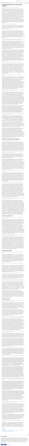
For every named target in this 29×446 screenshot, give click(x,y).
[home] (1, 1)
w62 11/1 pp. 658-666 (6, 2)
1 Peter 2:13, (15, 76)
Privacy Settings (3, 442)
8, (7, 431)
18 (12, 431)
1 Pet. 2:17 (19, 278)
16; (9, 431)
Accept (2, 444)
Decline (5, 444)
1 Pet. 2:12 (7, 211)
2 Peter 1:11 (13, 71)
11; (17, 430)
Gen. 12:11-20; (8, 393)
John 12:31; (5, 12)
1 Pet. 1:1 (6, 37)
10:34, (11, 430)
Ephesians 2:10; (17, 121)
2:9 (2, 70)
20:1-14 (11, 393)
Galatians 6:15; (13, 121)
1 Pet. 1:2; (23, 69)
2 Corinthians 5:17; (8, 121)
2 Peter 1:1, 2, (5, 431)
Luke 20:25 (22, 150)
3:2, (11, 431)
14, (8, 431)
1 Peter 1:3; (20, 430)
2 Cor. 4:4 (8, 12)
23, (11, 363)
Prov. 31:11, (9, 363)
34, (8, 430)
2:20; (10, 431)
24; (7, 363)
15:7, (16, 430)
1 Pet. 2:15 (3, 227)
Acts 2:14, (6, 430)
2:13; (22, 430)
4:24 (20, 121)
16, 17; (15, 430)
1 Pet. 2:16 (5, 247)
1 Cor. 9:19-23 (15, 244)
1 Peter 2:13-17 (9, 115)
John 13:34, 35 (20, 286)
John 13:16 (15, 167)
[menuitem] (1, 1)
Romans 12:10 (11, 287)
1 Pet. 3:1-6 (21, 376)
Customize (8, 444)
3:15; (2, 431)
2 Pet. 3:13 (15, 46)
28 (12, 363)
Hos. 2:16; (20, 362)
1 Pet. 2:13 (3, 119)
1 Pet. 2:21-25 (12, 345)
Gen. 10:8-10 (10, 125)
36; (9, 430)
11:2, (13, 430)
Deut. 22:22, (5, 363)
